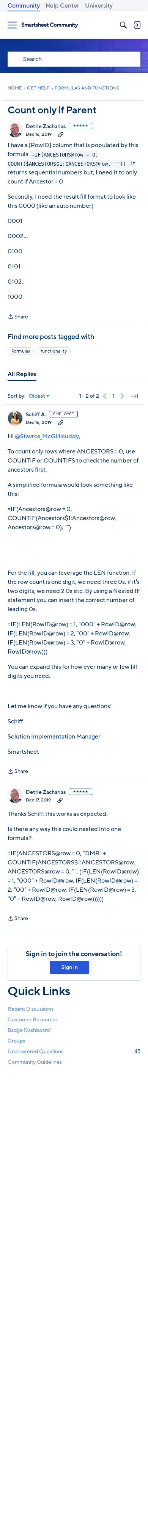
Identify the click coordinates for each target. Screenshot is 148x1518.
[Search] (123, 25)
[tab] (22, 374)
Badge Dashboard (29, 1030)
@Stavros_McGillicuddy (47, 436)
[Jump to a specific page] (134, 396)
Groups (16, 1040)
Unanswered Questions (74, 1051)
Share (18, 317)
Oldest (36, 396)
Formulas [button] (20, 351)
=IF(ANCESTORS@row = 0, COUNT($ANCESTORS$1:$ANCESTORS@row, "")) (68, 159)
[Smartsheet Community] (49, 25)
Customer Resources (33, 1019)
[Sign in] (137, 25)
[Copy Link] (60, 134)
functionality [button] (54, 351)
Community (24, 6)
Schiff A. (36, 414)
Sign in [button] (69, 967)
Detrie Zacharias (46, 126)
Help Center (62, 6)
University (99, 6)
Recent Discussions (31, 1009)
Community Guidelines (35, 1062)
